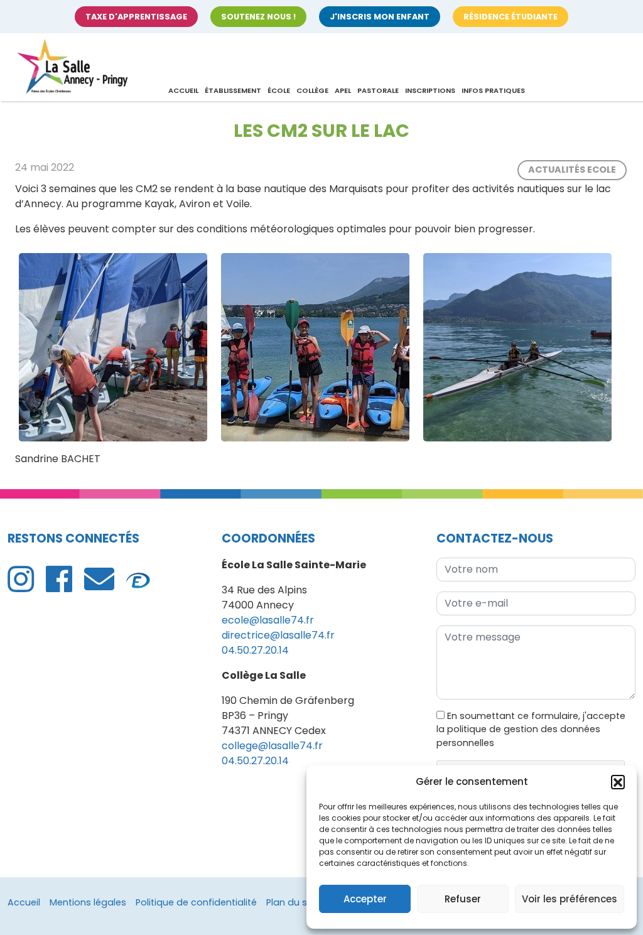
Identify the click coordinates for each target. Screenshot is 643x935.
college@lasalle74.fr (272, 745)
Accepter (365, 898)
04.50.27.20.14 (255, 650)
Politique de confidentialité (196, 902)
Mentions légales (88, 902)
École (278, 90)
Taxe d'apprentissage (136, 16)
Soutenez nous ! (258, 16)
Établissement (233, 90)
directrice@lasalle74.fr (278, 635)
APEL (343, 90)
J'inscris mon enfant (380, 16)
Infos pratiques (493, 90)
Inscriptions (430, 90)
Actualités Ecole (572, 169)
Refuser (463, 898)
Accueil (183, 90)
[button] (618, 782)
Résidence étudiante (510, 16)
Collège (312, 90)
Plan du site (292, 902)
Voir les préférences (569, 898)
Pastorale (378, 90)
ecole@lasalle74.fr (268, 620)
